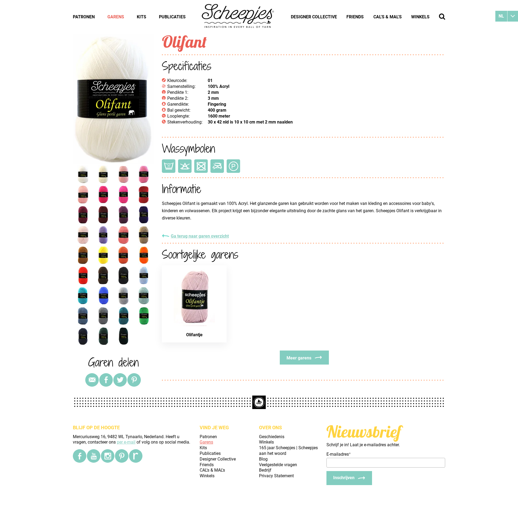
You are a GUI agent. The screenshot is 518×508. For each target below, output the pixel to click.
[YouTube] (93, 456)
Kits (141, 16)
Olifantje (194, 334)
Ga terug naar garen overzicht (200, 236)
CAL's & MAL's (387, 16)
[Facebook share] (106, 380)
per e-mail (126, 442)
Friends (355, 16)
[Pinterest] (134, 380)
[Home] (238, 17)
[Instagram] (107, 456)
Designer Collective (314, 16)
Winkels (420, 16)
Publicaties (172, 16)
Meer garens (299, 358)
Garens (115, 16)
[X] (120, 380)
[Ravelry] (135, 456)
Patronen (84, 16)
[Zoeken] (442, 16)
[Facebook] (79, 456)
